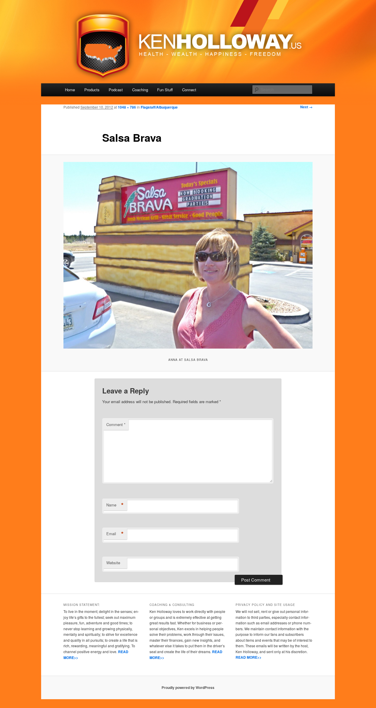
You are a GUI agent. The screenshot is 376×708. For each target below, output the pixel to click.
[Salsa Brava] (188, 255)
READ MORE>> (248, 657)
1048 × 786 (127, 107)
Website (113, 562)
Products (92, 89)
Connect (189, 89)
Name (115, 505)
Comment (115, 424)
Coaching (140, 89)
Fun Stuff (165, 89)
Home (70, 89)
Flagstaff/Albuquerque (159, 107)
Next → (306, 106)
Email (115, 533)
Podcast (116, 89)
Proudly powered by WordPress (188, 687)
